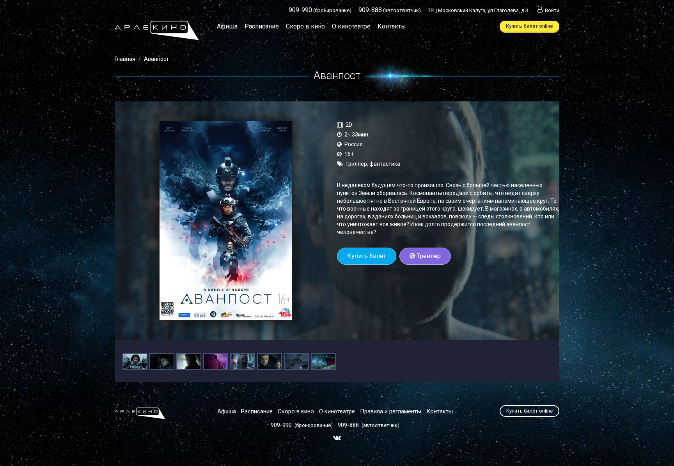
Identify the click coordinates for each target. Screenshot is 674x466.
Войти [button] (552, 10)
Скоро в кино (305, 26)
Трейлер (428, 256)
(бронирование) (320, 10)
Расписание (262, 26)
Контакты (392, 26)
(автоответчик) (389, 10)
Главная (125, 59)
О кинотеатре (351, 26)
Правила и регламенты (390, 411)
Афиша (227, 26)
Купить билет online (529, 26)
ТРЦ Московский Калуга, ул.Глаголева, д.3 (478, 10)
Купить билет (366, 256)
